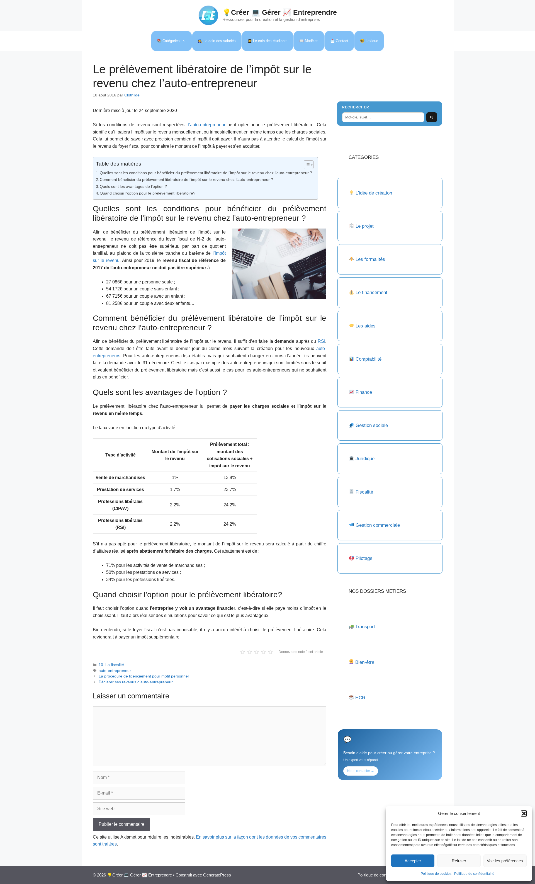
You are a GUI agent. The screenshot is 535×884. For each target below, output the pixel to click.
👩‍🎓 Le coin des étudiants (267, 41)
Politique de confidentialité (474, 874)
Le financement (371, 292)
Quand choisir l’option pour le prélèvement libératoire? (147, 193)
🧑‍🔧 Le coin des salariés (217, 41)
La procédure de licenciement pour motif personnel (144, 676)
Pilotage (364, 558)
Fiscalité (364, 492)
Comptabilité (368, 359)
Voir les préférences (505, 860)
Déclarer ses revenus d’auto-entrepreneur (136, 682)
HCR (360, 697)
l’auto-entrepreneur (206, 124)
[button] (524, 813)
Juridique (365, 458)
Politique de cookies (436, 874)
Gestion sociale (372, 425)
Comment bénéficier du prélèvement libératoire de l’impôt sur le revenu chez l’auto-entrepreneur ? (186, 179)
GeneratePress (217, 875)
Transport (365, 626)
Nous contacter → (360, 771)
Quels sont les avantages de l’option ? (133, 186)
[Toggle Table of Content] (306, 164)
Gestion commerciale (378, 525)
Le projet (365, 226)
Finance (364, 392)
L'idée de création (373, 193)
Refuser (459, 860)
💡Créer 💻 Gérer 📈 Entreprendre (279, 12)
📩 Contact (339, 41)
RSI (321, 341)
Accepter (413, 860)
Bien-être (364, 662)
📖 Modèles (308, 41)
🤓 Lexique (369, 41)
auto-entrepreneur (115, 671)
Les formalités (370, 259)
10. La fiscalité (111, 665)
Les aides (366, 326)
